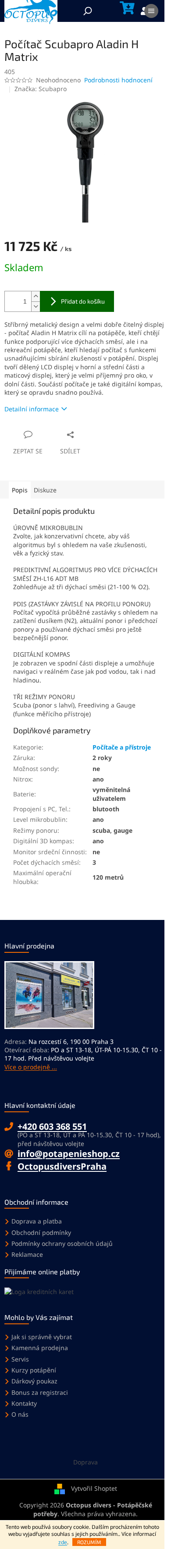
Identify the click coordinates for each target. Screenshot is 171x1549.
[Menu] (151, 11)
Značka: (40, 89)
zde (62, 1542)
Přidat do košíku (83, 301)
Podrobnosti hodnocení (118, 80)
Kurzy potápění (33, 1370)
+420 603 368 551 (52, 1126)
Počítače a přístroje (122, 747)
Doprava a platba (36, 1221)
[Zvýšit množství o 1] (35, 296)
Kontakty (24, 1403)
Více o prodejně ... (30, 1067)
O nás (19, 1414)
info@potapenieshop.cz (69, 1154)
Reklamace (27, 1254)
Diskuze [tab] (45, 490)
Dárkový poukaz (34, 1381)
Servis (20, 1359)
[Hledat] (87, 11)
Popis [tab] (20, 490)
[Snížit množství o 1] (35, 306)
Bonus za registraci (39, 1392)
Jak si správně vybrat (41, 1337)
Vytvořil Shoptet (94, 1488)
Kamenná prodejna (39, 1348)
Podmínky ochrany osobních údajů (62, 1243)
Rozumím (89, 1542)
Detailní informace (31, 409)
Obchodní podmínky (41, 1232)
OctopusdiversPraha (62, 1166)
